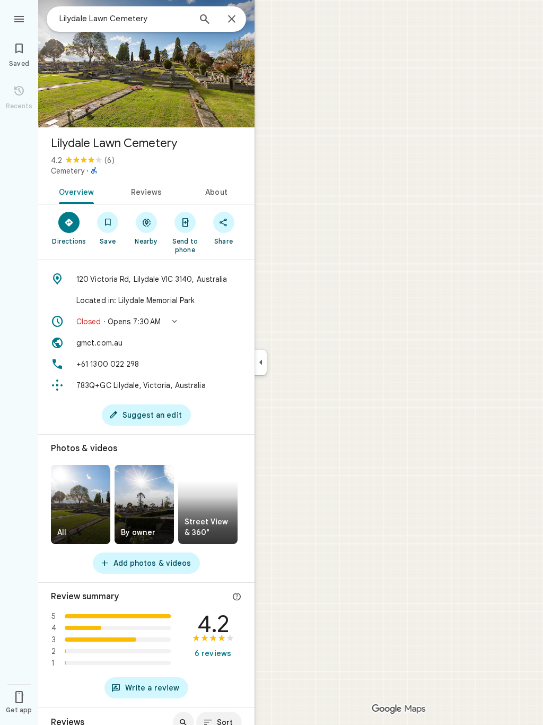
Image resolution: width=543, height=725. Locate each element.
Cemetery (67, 171)
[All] (80, 504)
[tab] (74, 191)
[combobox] (124, 18)
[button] (146, 321)
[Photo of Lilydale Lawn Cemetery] (146, 63)
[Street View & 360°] (208, 504)
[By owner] (144, 504)
